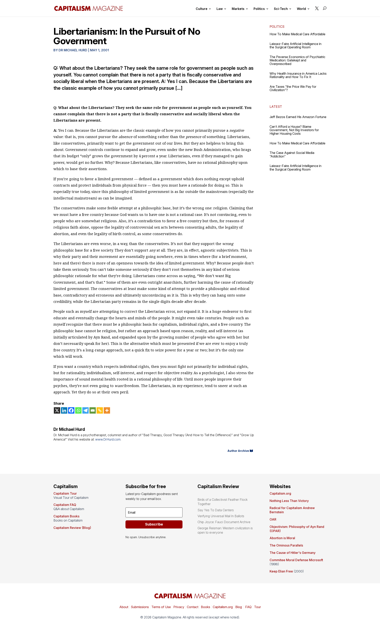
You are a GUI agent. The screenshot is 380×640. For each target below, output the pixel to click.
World (301, 9)
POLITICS (277, 27)
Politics (259, 9)
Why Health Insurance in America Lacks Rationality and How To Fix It (298, 75)
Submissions (139, 607)
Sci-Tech (281, 9)
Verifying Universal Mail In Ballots (221, 516)
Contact (192, 607)
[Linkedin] (64, 410)
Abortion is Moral (282, 538)
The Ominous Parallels (286, 545)
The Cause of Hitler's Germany (292, 553)
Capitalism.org (280, 493)
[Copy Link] (100, 410)
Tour (257, 607)
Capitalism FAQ (64, 505)
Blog (238, 607)
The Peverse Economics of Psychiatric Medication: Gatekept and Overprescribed (297, 60)
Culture (201, 9)
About (123, 607)
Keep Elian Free (281, 571)
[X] (57, 410)
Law (220, 9)
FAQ (248, 607)
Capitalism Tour (65, 493)
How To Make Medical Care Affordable (297, 34)
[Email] (92, 410)
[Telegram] (85, 410)
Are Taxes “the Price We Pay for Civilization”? (293, 88)
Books (205, 607)
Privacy (178, 607)
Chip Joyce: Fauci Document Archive (224, 522)
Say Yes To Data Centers (216, 510)
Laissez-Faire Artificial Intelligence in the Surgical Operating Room (295, 45)
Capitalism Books (66, 516)
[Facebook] (71, 410)
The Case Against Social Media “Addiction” (292, 154)
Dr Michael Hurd (73, 50)
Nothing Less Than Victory (289, 501)
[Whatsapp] (78, 410)
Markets (238, 9)
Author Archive (238, 450)
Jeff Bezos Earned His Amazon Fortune (298, 117)
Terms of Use (161, 607)
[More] (107, 410)
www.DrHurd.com (108, 439)
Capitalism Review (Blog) (72, 528)
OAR (273, 519)
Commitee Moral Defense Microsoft (296, 560)
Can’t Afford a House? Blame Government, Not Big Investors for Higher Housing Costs (294, 130)
